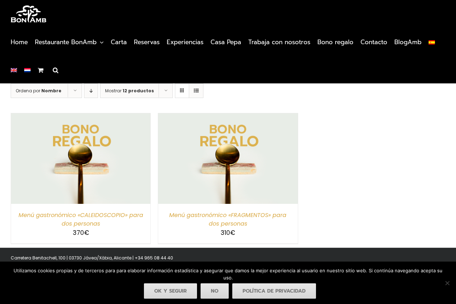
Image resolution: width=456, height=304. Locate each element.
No (214, 291)
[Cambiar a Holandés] (27, 69)
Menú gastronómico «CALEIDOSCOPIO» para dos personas (81, 219)
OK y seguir (170, 291)
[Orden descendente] (91, 90)
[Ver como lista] (196, 91)
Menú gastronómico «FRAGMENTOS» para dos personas (227, 219)
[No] (447, 283)
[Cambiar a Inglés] (14, 69)
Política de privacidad (274, 291)
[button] (55, 69)
